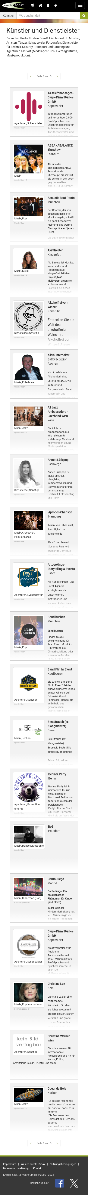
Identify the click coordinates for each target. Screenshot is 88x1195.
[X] (74, 1183)
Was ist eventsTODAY (33, 1164)
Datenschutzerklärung (16, 1168)
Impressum (9, 1164)
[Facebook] (60, 1183)
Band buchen (55, 630)
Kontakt (37, 1168)
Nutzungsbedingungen (63, 1164)
